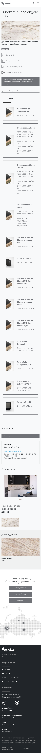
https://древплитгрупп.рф (12, 451)
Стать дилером (20, 588)
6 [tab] (25, 565)
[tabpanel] (20, 550)
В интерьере (21, 91)
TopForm (26, 748)
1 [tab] (10, 565)
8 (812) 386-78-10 (8, 724)
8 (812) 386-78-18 (8, 717)
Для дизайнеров (20, 594)
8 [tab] (31, 565)
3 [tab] (16, 565)
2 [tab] (13, 565)
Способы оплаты (9, 682)
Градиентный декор (12, 72)
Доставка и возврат (11, 678)
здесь (34, 743)
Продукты (4, 91)
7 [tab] (28, 565)
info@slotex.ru (7, 731)
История (6, 669)
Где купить (12, 91)
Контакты (6, 673)
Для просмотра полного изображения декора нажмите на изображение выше (19, 43)
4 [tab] (19, 565)
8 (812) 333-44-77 (8, 710)
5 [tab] (22, 565)
